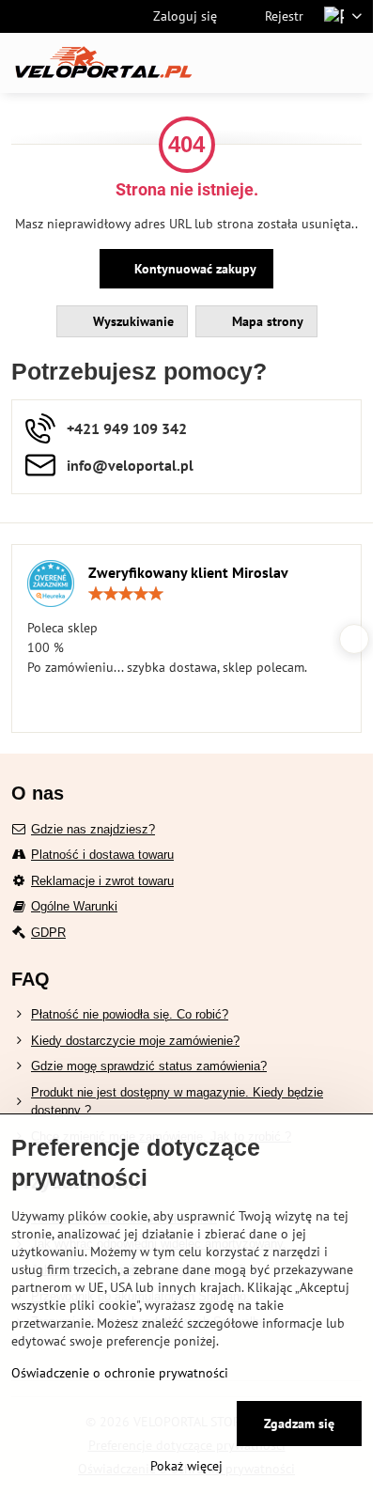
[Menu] (350, 63)
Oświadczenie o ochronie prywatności (119, 1372)
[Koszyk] (305, 63)
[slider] (125, 593)
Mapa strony (265, 321)
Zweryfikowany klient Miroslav (188, 572)
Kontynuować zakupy (193, 268)
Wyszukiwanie (131, 321)
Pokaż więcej (186, 1465)
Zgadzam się (299, 1423)
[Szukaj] (260, 63)
